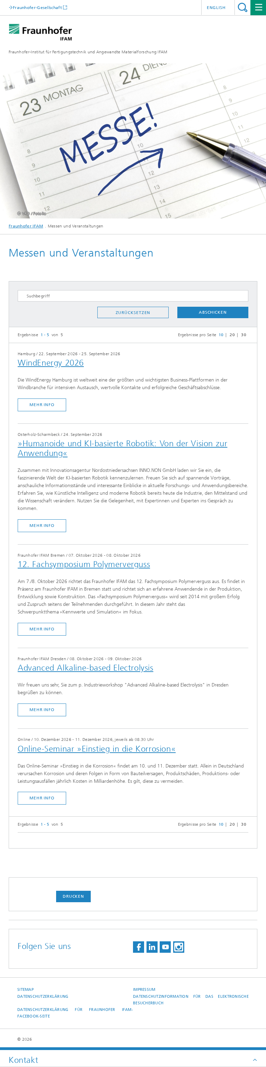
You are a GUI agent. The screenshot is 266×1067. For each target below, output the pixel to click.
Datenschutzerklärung (43, 996)
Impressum (144, 989)
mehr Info (41, 404)
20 (232, 334)
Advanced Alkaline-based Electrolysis (85, 668)
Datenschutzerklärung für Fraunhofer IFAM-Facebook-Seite (75, 1013)
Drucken (73, 896)
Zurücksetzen (133, 312)
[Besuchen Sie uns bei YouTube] (165, 947)
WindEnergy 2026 (51, 363)
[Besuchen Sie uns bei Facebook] (138, 947)
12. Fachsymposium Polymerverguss (84, 564)
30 (243, 334)
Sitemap (25, 989)
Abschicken (213, 312)
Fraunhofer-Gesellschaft (37, 7)
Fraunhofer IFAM (26, 226)
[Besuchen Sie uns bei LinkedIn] (152, 947)
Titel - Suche (242, 7)
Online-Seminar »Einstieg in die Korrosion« (97, 749)
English (216, 7)
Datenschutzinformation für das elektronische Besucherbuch (191, 999)
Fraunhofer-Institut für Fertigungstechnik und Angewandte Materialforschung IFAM (88, 52)
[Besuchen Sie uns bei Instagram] (178, 947)
